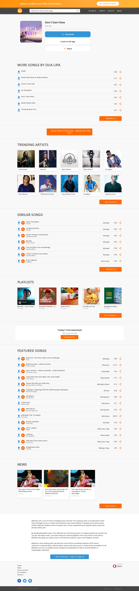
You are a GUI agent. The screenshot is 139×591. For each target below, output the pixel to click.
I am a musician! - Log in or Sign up (69, 557)
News (19, 568)
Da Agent (108, 169)
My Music (92, 11)
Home (19, 565)
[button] (68, 49)
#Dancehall (105, 378)
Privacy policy (118, 588)
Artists (111, 11)
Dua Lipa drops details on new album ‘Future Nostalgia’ (81, 491)
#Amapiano (105, 397)
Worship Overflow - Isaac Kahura (47, 306)
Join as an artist (22, 570)
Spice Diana (66, 169)
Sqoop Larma (110, 194)
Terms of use (107, 588)
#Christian (105, 261)
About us (20, 575)
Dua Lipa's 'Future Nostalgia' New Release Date (29, 490)
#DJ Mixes (106, 403)
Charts (102, 11)
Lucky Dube (22, 169)
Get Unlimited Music (107, 4)
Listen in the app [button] (67, 41)
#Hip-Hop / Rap (103, 429)
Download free (69, 337)
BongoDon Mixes (110, 306)
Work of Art (65, 306)
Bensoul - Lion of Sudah (26, 306)
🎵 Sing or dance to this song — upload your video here (69, 132)
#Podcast (106, 365)
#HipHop (106, 359)
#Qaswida (106, 371)
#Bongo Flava (104, 448)
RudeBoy (87, 194)
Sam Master (23, 194)
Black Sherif (88, 169)
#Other (107, 391)
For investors (21, 572)
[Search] (77, 11)
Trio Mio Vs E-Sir (89, 306)
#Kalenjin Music (103, 384)
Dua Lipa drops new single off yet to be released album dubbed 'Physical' (56, 491)
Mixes (119, 11)
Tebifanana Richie (47, 194)
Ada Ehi (43, 169)
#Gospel (106, 223)
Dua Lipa (48, 26)
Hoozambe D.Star (68, 194)
